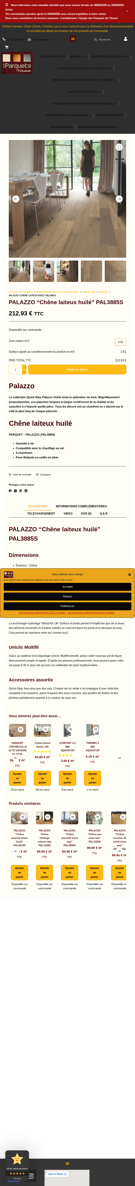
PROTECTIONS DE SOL (109, 115)
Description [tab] (37, 506)
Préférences (67, 606)
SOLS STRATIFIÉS (51, 56)
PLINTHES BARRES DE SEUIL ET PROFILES (82, 68)
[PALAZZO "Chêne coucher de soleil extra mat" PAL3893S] (117, 817)
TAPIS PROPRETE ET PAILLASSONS (66, 115)
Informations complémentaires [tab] (81, 506)
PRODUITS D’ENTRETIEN (82, 91)
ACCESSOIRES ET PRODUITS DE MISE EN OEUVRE (83, 103)
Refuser (67, 596)
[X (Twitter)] (15, 490)
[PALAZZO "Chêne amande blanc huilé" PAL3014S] (17, 817)
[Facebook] (10, 490)
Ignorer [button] (127, 11)
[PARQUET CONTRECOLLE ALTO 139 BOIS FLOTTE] (17, 730)
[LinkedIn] (26, 490)
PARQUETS (76, 56)
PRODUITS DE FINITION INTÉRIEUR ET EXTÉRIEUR (82, 80)
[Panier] (7, 47)
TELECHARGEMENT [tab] (41, 513)
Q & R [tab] (104, 513)
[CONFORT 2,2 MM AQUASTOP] (67, 730)
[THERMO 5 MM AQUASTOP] (92, 730)
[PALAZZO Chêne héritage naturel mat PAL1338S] (42, 817)
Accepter (67, 586)
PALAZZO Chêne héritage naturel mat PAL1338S (42, 838)
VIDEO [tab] (68, 513)
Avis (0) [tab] (86, 513)
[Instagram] (30, 1176)
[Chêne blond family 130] (42, 730)
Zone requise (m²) (19, 340)
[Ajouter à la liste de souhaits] (20, 729)
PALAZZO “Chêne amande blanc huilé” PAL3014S (17, 838)
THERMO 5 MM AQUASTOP (92, 747)
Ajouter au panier (77, 369)
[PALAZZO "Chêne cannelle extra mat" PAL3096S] (67, 817)
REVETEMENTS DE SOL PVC (108, 56)
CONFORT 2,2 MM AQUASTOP (67, 747)
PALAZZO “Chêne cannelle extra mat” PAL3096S (67, 838)
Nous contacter (41, 39)
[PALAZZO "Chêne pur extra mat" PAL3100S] (92, 817)
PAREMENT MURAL (61, 127)
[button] (129, 574)
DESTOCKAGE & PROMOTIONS (96, 127)
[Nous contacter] (29, 39)
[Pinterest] (20, 490)
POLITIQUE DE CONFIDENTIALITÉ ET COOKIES (42, 613)
